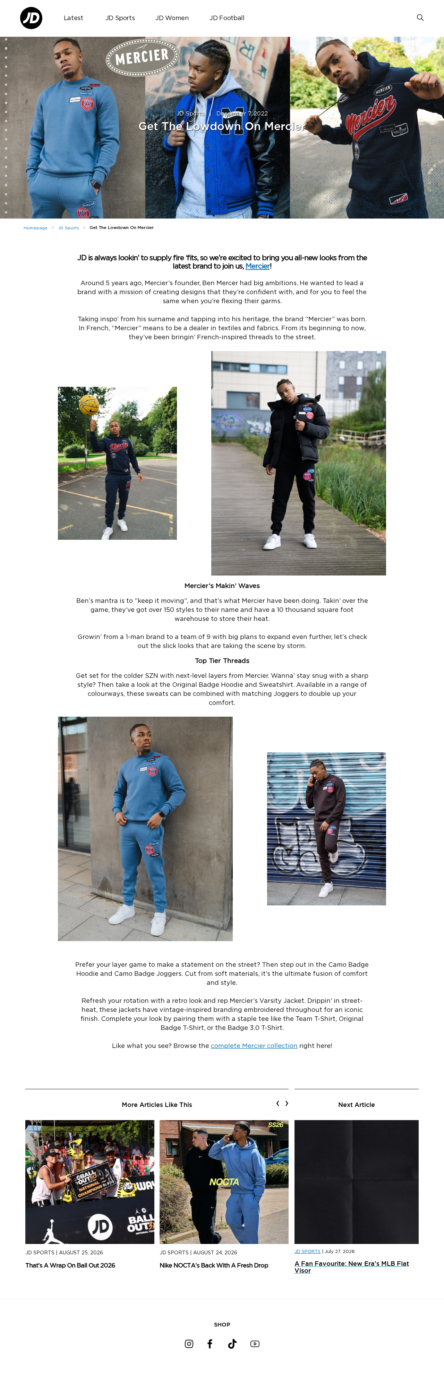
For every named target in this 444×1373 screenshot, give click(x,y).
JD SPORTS (307, 1252)
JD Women (172, 18)
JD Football (227, 18)
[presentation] (278, 1103)
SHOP (222, 1324)
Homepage (36, 228)
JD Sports (120, 18)
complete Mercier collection (254, 1046)
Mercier (258, 266)
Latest (73, 18)
